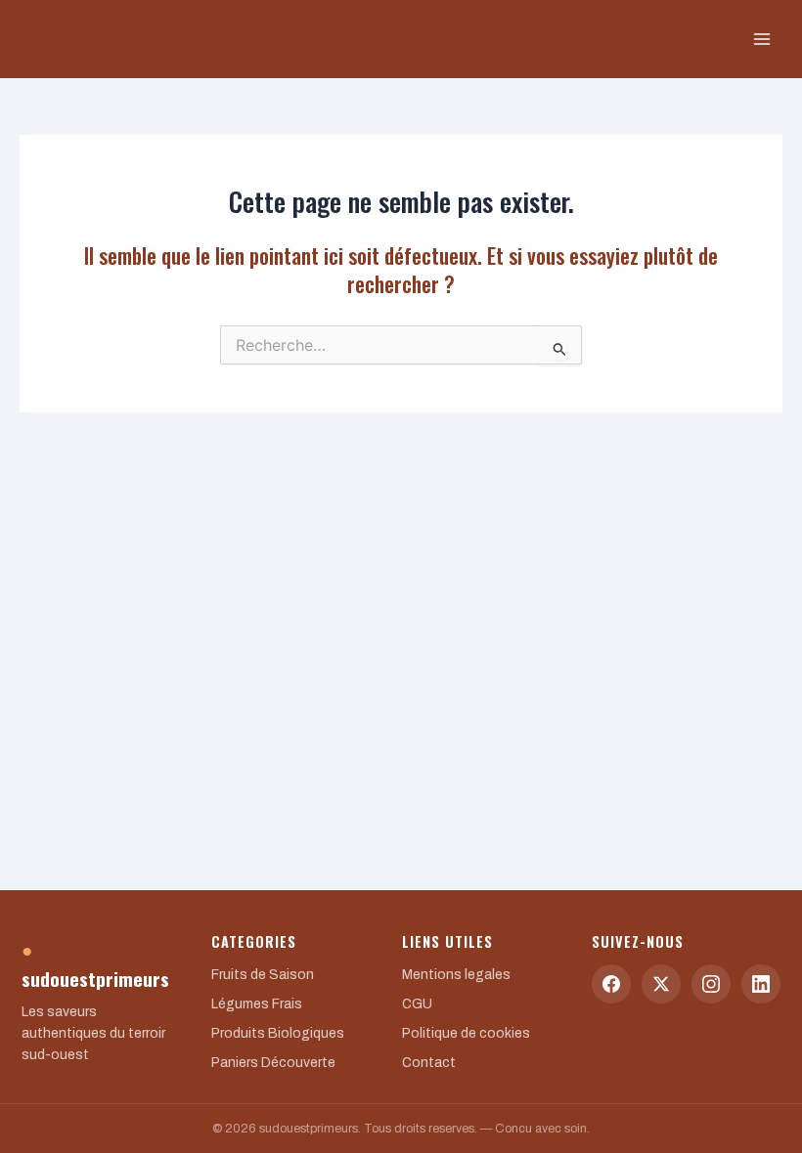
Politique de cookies (466, 1033)
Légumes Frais (256, 1004)
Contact (429, 1062)
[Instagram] (711, 984)
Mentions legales (456, 974)
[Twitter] (661, 984)
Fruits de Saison (262, 974)
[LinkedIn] (760, 984)
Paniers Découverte (273, 1062)
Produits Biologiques (277, 1033)
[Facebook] (611, 984)
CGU (417, 1004)
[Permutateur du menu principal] (761, 39)
